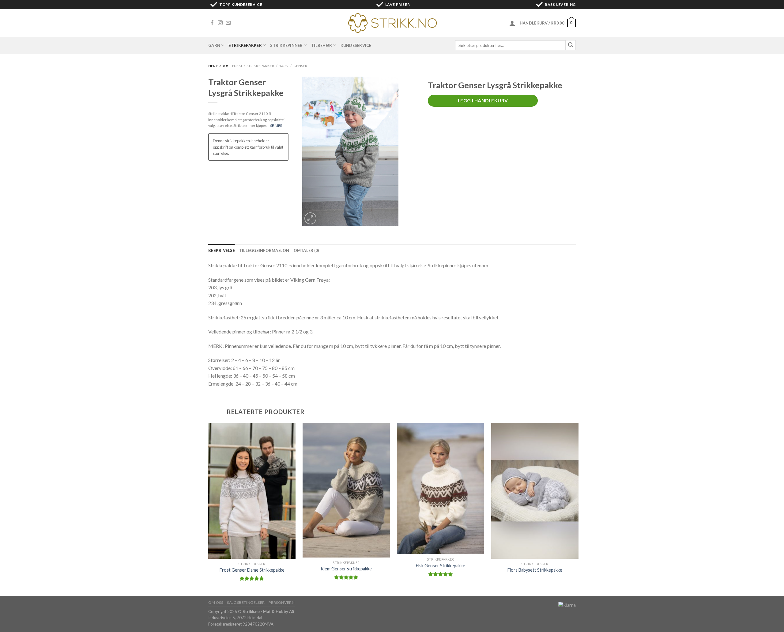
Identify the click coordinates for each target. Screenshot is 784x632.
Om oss (215, 602)
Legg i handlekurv (483, 100)
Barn (283, 65)
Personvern (282, 602)
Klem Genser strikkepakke (346, 568)
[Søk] (570, 45)
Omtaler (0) (306, 250)
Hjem (237, 65)
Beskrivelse (221, 250)
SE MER (276, 125)
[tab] (221, 250)
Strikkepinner (286, 45)
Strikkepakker (245, 45)
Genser (300, 65)
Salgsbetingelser (246, 602)
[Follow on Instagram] (220, 23)
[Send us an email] (228, 23)
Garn (214, 45)
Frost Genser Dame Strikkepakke (252, 570)
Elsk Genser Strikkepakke (440, 565)
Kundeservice (356, 45)
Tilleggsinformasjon (264, 250)
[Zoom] (310, 218)
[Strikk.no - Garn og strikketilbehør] (392, 23)
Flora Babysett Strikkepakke (534, 570)
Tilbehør (321, 45)
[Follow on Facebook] (212, 23)
